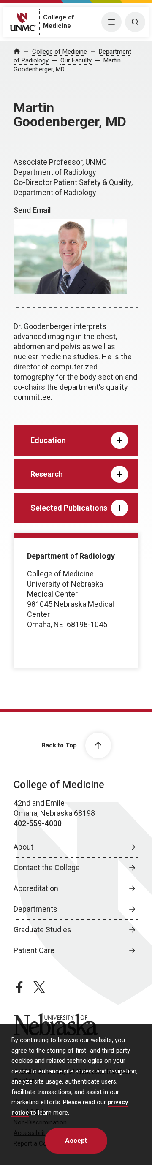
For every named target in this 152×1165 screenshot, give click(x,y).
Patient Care (34, 950)
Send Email (32, 210)
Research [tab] (46, 474)
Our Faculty (76, 60)
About (23, 846)
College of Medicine (59, 51)
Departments (35, 908)
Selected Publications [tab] (68, 507)
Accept (76, 1140)
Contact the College (47, 867)
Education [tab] (48, 440)
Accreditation (36, 888)
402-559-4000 (38, 823)
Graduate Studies (42, 929)
